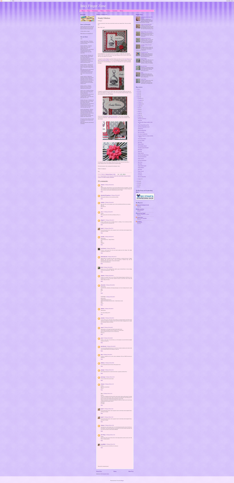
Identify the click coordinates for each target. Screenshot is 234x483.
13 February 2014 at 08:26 (110, 285)
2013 (138, 181)
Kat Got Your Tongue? (141, 213)
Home (83, 11)
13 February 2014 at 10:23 (109, 369)
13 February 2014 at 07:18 (108, 228)
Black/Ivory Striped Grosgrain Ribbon (111, 116)
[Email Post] (118, 174)
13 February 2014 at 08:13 (109, 275)
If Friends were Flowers (142, 118)
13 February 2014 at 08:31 (108, 308)
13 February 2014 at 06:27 (115, 195)
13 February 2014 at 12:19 (107, 393)
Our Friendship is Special (142, 145)
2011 (138, 185)
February (140, 117)
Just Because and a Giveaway (146, 38)
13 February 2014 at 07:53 (111, 256)
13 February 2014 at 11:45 (109, 384)
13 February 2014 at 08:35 (108, 327)
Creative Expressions (110, 176)
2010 (138, 186)
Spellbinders (112, 177)
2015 (138, 94)
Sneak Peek (140, 120)
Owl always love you (144, 52)
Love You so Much (141, 140)
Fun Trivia (139, 206)
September (140, 103)
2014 (138, 96)
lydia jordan (103, 285)
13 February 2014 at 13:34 (110, 434)
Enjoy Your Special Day (142, 130)
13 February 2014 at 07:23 (109, 236)
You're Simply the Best (142, 138)
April (139, 113)
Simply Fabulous (141, 153)
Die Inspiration (139, 222)
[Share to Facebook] (123, 174)
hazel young (103, 377)
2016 (138, 93)
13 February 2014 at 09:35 (107, 354)
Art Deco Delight (106, 59)
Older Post (130, 471)
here (98, 24)
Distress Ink (116, 176)
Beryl (102, 354)
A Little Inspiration (140, 210)
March (139, 115)
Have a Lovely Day (141, 132)
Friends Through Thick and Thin (143, 125)
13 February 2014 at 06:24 (109, 184)
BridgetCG (103, 220)
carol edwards (103, 248)
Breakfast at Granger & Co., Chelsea (143, 214)
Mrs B (102, 267)
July (139, 107)
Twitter (121, 11)
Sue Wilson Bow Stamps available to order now (145, 123)
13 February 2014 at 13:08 (109, 425)
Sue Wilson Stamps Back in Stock (143, 126)
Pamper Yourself (141, 158)
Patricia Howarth (104, 256)
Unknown (102, 184)
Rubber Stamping (106, 177)
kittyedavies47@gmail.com (105, 195)
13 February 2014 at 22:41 (110, 444)
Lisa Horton (139, 221)
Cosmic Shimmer (103, 176)
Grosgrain (125, 176)
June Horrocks (103, 346)
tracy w (102, 211)
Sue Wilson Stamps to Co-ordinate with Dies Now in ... (145, 136)
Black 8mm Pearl (114, 117)
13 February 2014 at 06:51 (108, 211)
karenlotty (103, 318)
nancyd (102, 327)
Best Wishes (140, 142)
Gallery (108, 11)
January (139, 178)
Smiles (142, 72)
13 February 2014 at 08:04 (107, 267)
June (139, 109)
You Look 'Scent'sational (142, 156)
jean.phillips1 (103, 444)
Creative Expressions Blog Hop (146, 24)
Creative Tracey (140, 217)
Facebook (115, 11)
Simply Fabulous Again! (142, 165)
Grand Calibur (121, 176)
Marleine (102, 308)
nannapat (102, 370)
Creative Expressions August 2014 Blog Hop (147, 17)
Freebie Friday (143, 79)
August (139, 105)
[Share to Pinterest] (125, 174)
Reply (102, 191)
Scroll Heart (140, 174)
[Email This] (120, 174)
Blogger (122, 480)
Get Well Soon (140, 128)
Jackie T (102, 228)
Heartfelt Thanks (144, 58)
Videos (102, 11)
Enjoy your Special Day (142, 176)
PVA (102, 177)
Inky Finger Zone (93, 5)
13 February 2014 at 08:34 (109, 318)
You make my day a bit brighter (143, 147)
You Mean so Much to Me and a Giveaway (146, 45)
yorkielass (102, 202)
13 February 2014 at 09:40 (109, 362)
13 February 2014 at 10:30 (109, 377)
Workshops (95, 11)
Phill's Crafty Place (140, 209)
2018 (138, 89)
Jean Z (102, 338)
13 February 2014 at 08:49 (108, 338)
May (139, 111)
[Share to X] (122, 174)
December (140, 98)
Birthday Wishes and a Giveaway (146, 31)
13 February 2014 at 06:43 (109, 202)
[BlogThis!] (121, 174)
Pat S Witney (103, 434)
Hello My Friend (144, 66)
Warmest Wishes (141, 144)
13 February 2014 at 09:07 (111, 346)
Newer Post (99, 471)
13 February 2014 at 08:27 (110, 296)
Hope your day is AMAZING (142, 218)
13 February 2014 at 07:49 (110, 248)
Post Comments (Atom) (105, 473)
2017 (138, 91)
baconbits (102, 236)
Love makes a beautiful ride (142, 134)
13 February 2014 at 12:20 (108, 408)
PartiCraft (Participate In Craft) (143, 205)
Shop (88, 11)
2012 (138, 183)
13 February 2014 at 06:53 (109, 220)
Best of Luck (140, 162)
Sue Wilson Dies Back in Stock (143, 155)
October (139, 102)
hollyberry (103, 362)
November (140, 100)
